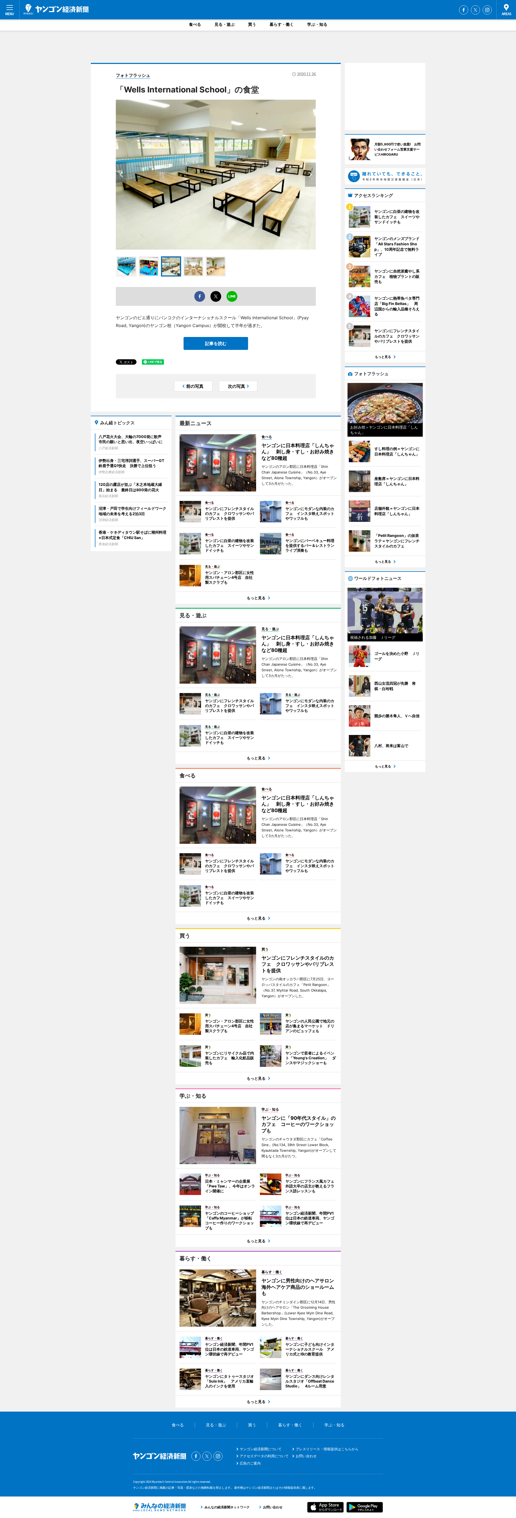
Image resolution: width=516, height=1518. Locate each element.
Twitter (475, 10)
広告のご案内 (250, 1463)
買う (252, 24)
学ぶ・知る (317, 24)
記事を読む (216, 343)
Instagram (487, 10)
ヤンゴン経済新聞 (56, 9)
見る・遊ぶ (224, 24)
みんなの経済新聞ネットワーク (159, 1507)
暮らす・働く (282, 24)
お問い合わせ (306, 1456)
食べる (195, 24)
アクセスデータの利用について (264, 1456)
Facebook (463, 10)
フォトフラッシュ (133, 75)
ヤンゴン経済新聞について (261, 1449)
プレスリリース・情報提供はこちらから (327, 1449)
